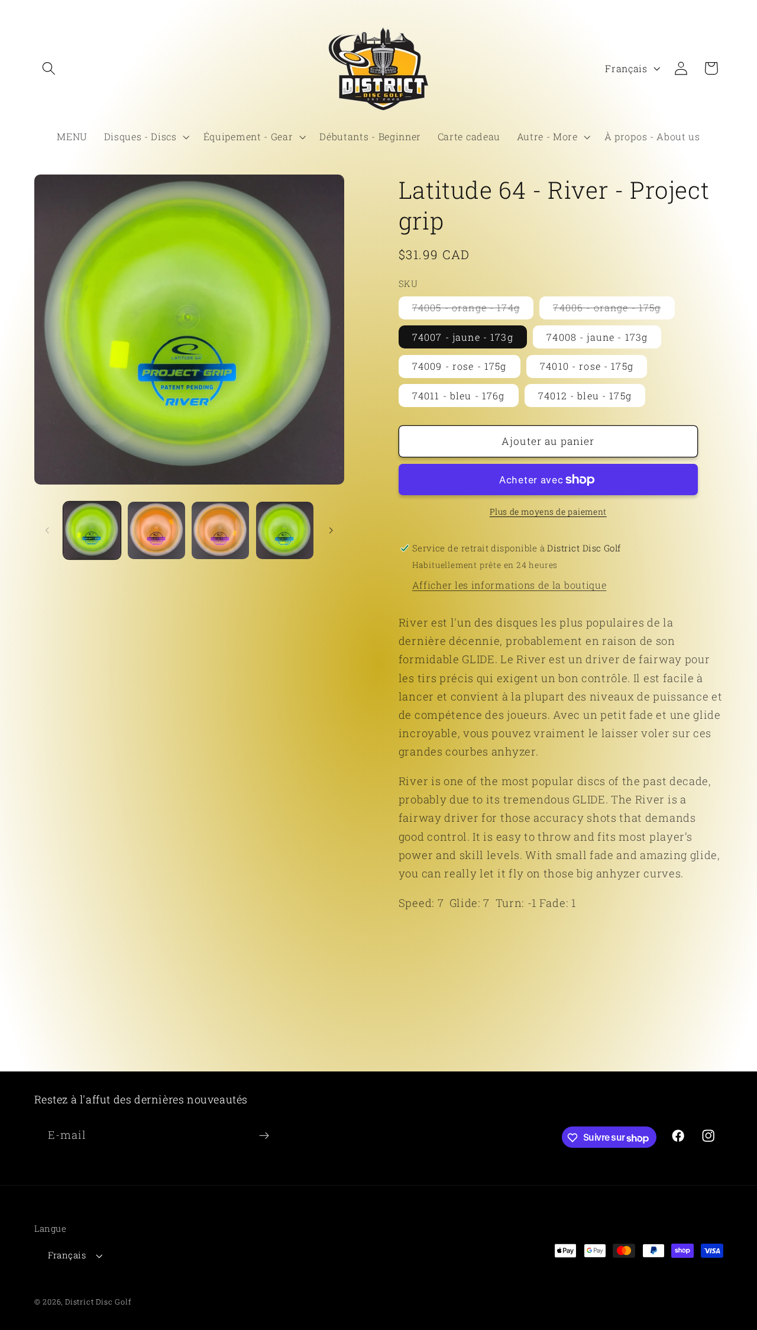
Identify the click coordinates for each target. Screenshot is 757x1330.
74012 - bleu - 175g (585, 395)
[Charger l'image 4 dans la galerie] (284, 530)
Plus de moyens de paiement (548, 511)
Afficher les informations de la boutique (509, 585)
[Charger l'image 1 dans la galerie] (92, 530)
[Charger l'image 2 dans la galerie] (156, 530)
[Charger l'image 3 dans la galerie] (220, 530)
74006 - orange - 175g (613, 310)
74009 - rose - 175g (459, 366)
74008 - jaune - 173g (597, 337)
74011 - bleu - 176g (458, 395)
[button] (49, 68)
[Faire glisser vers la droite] (331, 531)
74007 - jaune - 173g (462, 337)
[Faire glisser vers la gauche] (47, 531)
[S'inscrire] (264, 1136)
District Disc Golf (98, 1302)
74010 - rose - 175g (586, 366)
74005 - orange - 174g (472, 310)
